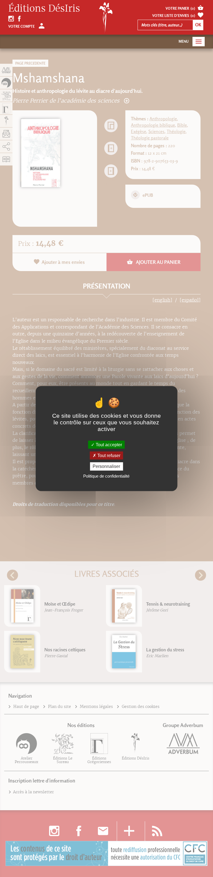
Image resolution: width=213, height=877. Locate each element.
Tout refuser (108, 455)
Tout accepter (108, 444)
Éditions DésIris (44, 8)
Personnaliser (106, 466)
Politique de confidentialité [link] (106, 475)
